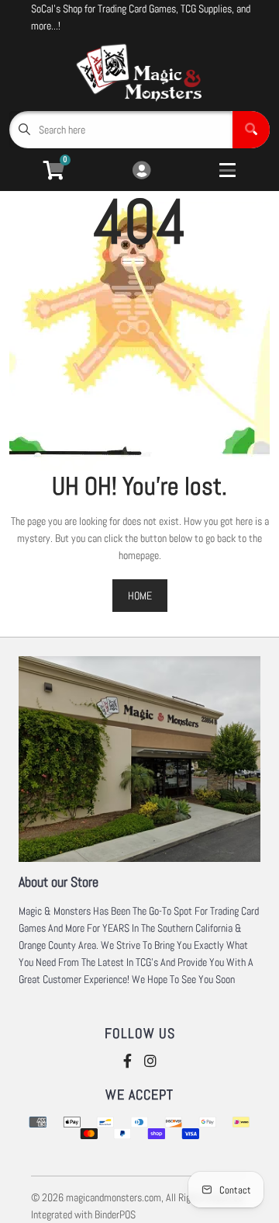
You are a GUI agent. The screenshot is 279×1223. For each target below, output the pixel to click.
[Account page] (141, 171)
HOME (140, 596)
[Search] (251, 129)
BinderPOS (115, 1214)
